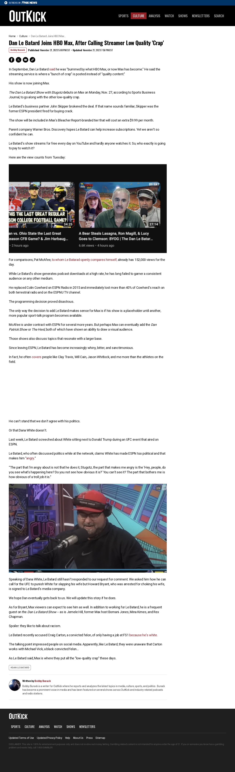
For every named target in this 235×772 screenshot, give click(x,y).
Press (89, 737)
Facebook (11, 60)
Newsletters (201, 15)
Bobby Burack (17, 50)
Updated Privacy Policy (49, 737)
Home (12, 36)
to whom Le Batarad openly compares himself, (84, 260)
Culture (138, 15)
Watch (169, 15)
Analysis (154, 15)
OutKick (28, 16)
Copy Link (32, 60)
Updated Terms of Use (21, 737)
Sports (123, 15)
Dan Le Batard (20, 667)
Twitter (18, 60)
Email (25, 60)
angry (30, 458)
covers (36, 357)
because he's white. (143, 635)
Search (219, 15)
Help (67, 737)
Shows (183, 15)
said (51, 69)
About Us (78, 737)
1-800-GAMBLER (45, 747)
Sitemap (100, 737)
